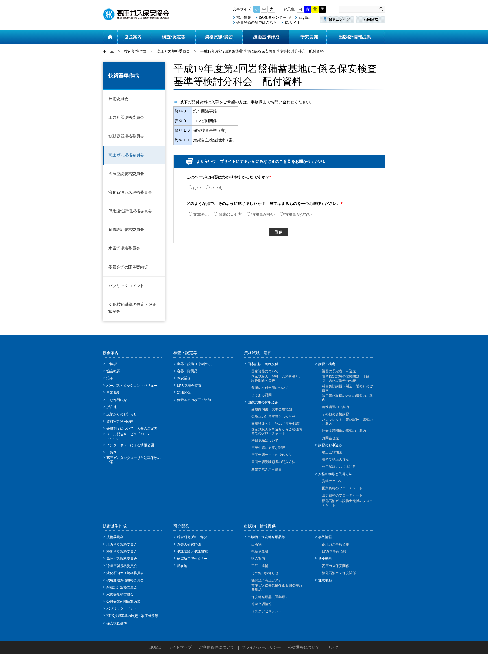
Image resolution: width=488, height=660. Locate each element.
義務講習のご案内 (335, 407)
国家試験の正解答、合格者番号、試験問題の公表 (276, 378)
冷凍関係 (184, 393)
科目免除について (264, 440)
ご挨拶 (111, 364)
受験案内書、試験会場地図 (271, 409)
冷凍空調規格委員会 (126, 174)
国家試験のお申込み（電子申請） (276, 424)
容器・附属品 (187, 371)
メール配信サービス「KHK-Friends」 (127, 436)
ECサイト (292, 22)
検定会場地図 (332, 452)
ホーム (110, 37)
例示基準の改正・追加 (194, 400)
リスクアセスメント (266, 611)
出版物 (256, 544)
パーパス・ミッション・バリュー (131, 386)
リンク (333, 647)
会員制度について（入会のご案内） (133, 428)
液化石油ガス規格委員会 (130, 192)
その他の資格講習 (335, 414)
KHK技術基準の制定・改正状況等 (132, 308)
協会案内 (134, 37)
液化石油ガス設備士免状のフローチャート (347, 503)
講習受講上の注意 (335, 460)
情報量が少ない (298, 214)
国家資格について (264, 371)
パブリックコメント (126, 286)
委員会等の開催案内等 (128, 267)
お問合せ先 (330, 438)
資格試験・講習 (218, 37)
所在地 (111, 407)
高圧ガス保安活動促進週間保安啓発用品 (276, 588)
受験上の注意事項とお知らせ (273, 417)
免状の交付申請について (270, 388)
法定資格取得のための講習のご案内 (347, 398)
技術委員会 (118, 99)
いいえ (216, 188)
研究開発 (307, 37)
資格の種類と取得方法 (335, 474)
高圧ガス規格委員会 (173, 51)
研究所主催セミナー (192, 559)
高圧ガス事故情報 (335, 544)
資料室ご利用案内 (120, 421)
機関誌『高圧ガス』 (266, 580)
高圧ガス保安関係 (335, 566)
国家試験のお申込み (263, 402)
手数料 (111, 453)
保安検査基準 (116, 623)
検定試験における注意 (339, 467)
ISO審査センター (273, 17)
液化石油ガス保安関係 (339, 573)
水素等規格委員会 (124, 248)
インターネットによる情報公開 (130, 445)
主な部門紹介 (116, 400)
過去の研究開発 (189, 544)
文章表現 (201, 214)
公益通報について (304, 647)
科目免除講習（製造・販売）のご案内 (347, 388)
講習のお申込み (330, 445)
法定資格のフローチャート (342, 495)
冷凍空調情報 (261, 604)
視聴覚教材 (259, 551)
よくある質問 (261, 395)
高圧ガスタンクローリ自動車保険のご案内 (133, 460)
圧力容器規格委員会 (126, 117)
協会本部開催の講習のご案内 (344, 431)
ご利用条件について (216, 647)
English (304, 17)
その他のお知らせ (264, 573)
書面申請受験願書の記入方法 (273, 462)
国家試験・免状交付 (263, 364)
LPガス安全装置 (189, 386)
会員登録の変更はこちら (256, 22)
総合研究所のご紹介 (192, 537)
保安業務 (184, 378)
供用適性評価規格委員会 (130, 211)
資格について (332, 481)
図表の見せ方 (230, 214)
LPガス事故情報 (334, 551)
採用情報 (243, 17)
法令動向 (325, 559)
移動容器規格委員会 (126, 136)
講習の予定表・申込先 (339, 371)
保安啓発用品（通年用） (270, 597)
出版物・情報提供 (355, 37)
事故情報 (325, 537)
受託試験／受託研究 (192, 551)
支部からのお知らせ (121, 414)
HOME (155, 647)
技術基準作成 (265, 37)
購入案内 (258, 559)
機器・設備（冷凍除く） (195, 364)
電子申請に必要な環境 (268, 448)
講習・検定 (326, 364)
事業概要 (113, 393)
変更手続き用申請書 (266, 469)
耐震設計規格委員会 (126, 230)
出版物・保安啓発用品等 (266, 537)
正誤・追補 (259, 566)
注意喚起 (325, 580)
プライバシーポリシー (261, 647)
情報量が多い (263, 214)
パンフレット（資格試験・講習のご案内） (347, 422)
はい (197, 188)
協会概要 (113, 371)
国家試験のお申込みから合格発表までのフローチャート (276, 431)
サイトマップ (180, 647)
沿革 (109, 378)
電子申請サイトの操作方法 (271, 455)
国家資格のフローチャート (342, 488)
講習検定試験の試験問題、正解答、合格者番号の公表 (345, 378)
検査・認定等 (173, 37)
